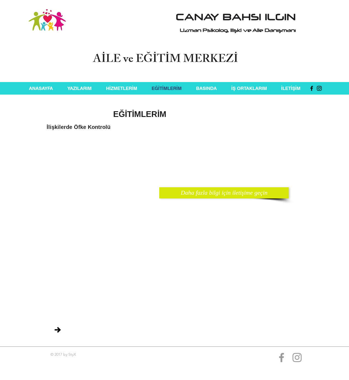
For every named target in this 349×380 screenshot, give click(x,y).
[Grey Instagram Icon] (297, 357)
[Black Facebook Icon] (311, 88)
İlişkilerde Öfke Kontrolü (78, 127)
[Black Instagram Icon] (319, 88)
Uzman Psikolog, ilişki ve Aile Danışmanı (238, 30)
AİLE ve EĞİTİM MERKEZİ (165, 60)
